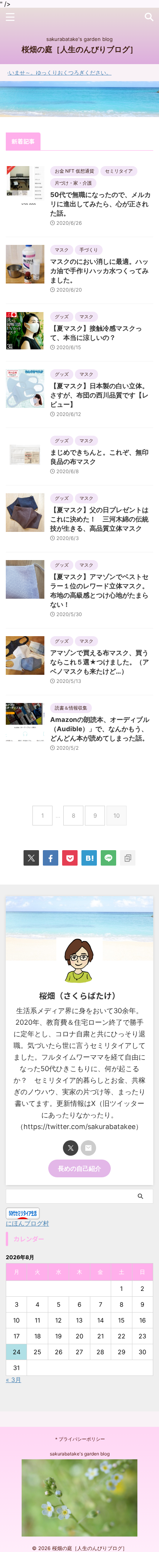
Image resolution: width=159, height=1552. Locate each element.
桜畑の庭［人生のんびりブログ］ (79, 49)
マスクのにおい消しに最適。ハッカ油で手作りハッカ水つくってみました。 (99, 271)
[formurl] (88, 1148)
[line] (108, 858)
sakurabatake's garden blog (80, 1454)
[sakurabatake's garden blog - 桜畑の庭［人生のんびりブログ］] (89, 858)
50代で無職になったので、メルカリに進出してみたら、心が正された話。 (100, 204)
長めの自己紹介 (79, 1168)
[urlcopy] (127, 858)
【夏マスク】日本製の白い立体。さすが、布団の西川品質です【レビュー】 (99, 395)
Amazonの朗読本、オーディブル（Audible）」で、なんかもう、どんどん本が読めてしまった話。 (99, 729)
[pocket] (70, 858)
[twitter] (31, 858)
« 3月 (13, 1380)
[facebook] (50, 858)
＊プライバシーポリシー (79, 1439)
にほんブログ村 (27, 1223)
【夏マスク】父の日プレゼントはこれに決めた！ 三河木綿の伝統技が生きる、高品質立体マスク (99, 519)
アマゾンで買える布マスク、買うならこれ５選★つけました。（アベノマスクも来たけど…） (99, 662)
